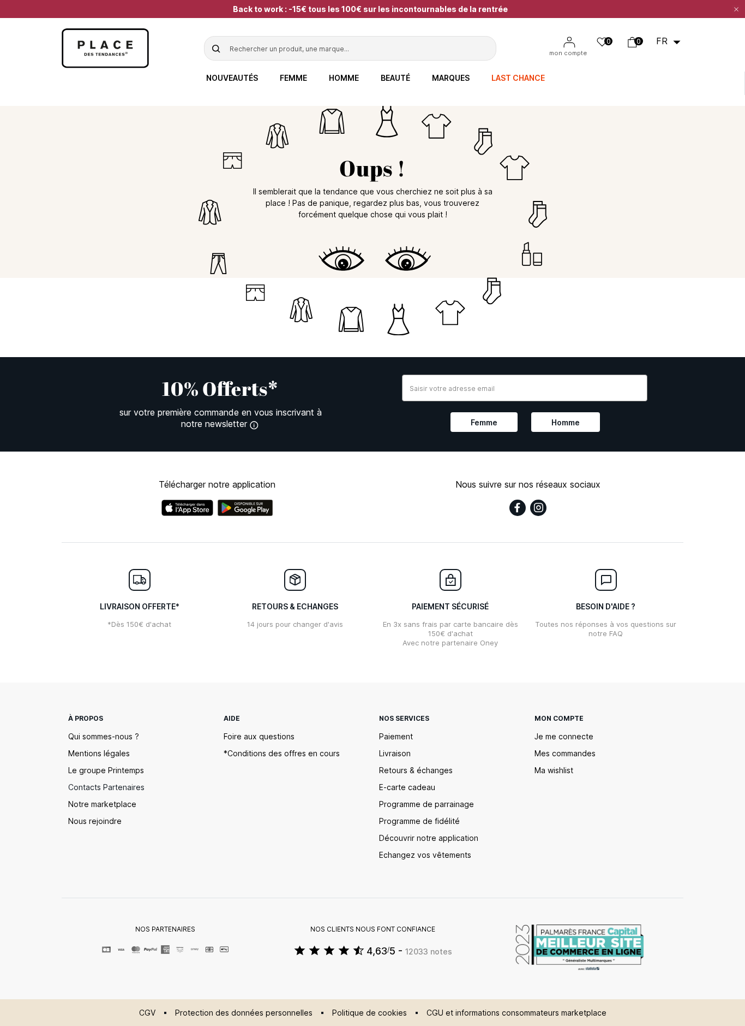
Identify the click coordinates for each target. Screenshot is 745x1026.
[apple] (187, 508)
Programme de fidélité (419, 821)
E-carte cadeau (407, 787)
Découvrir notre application (428, 838)
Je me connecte (563, 736)
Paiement (396, 736)
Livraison (395, 753)
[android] (245, 508)
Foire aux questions (259, 736)
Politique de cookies (369, 1012)
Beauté (395, 78)
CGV (147, 1012)
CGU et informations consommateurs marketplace (516, 1012)
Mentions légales (99, 753)
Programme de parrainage (426, 804)
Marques (451, 78)
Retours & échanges (416, 770)
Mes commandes (565, 753)
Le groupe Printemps (106, 770)
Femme (293, 78)
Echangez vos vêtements (425, 854)
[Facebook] (517, 508)
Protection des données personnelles (244, 1012)
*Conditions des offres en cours (282, 753)
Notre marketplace (102, 804)
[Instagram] (538, 508)
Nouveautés (232, 78)
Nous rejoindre (95, 821)
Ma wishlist (553, 770)
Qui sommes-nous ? (103, 736)
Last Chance (518, 78)
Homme (344, 78)
